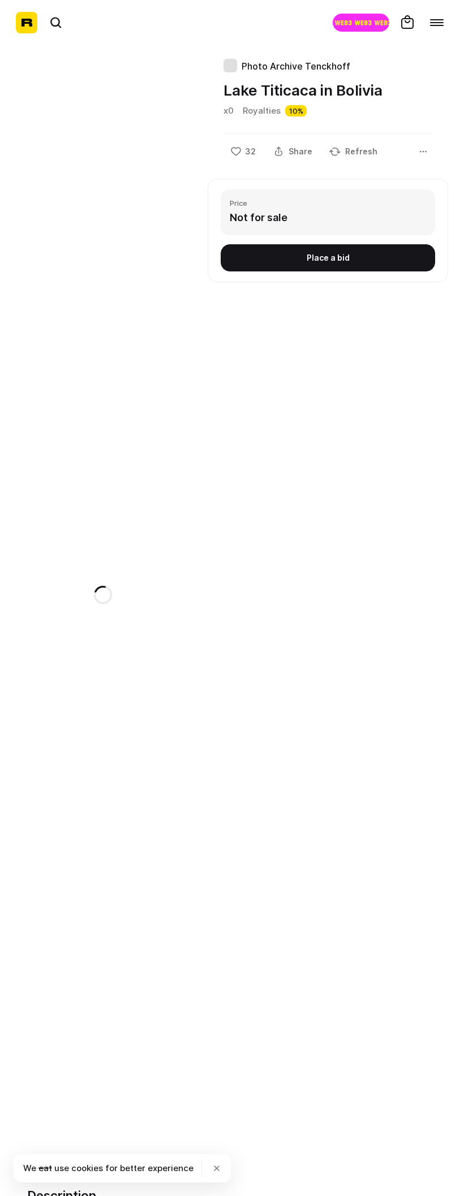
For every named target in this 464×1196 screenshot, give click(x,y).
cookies (87, 1168)
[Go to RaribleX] (361, 23)
